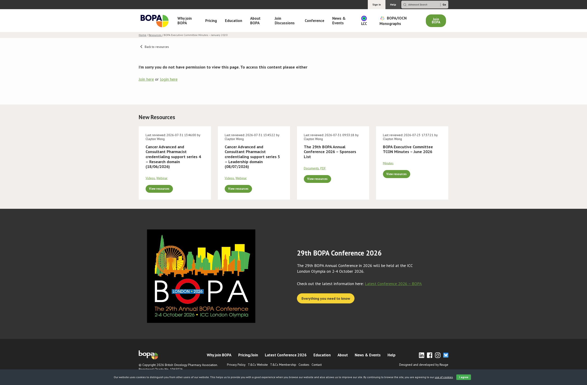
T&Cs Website (258, 365)
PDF (323, 168)
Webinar (162, 178)
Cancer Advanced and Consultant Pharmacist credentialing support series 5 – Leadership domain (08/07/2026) (252, 156)
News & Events (339, 20)
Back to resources (156, 47)
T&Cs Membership (283, 365)
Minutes (388, 163)
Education (233, 20)
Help (393, 4)
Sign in (376, 4)
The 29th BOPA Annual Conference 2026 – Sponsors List (330, 151)
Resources (155, 35)
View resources (159, 188)
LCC (364, 23)
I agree (463, 377)
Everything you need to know (326, 298)
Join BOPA (436, 21)
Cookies (304, 365)
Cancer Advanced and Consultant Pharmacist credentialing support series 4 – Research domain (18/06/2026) (173, 156)
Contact (317, 365)
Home (142, 35)
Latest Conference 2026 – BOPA (393, 283)
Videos (150, 178)
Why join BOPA (184, 20)
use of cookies (444, 377)
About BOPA (255, 20)
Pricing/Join (248, 355)
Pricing (211, 20)
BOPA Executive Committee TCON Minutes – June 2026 (408, 149)
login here (168, 79)
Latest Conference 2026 (286, 355)
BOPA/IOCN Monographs (393, 20)
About (343, 355)
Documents (311, 168)
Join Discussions (285, 20)
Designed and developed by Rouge (423, 365)
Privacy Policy (236, 365)
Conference (314, 20)
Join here (146, 79)
